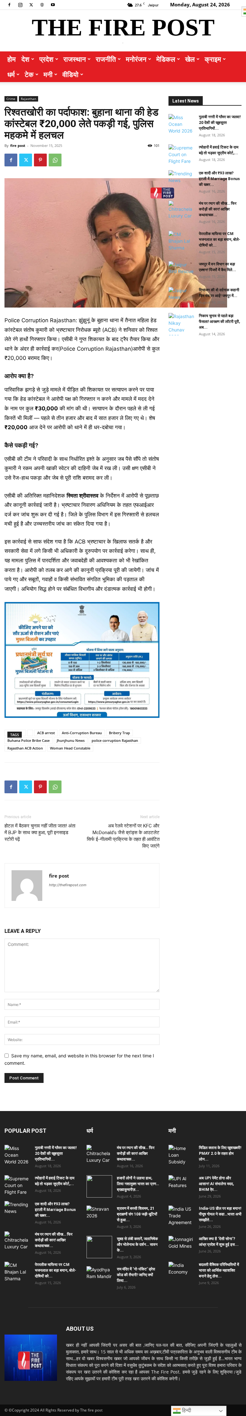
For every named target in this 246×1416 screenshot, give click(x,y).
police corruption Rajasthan (115, 740)
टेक (29, 74)
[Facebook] (9, 4)
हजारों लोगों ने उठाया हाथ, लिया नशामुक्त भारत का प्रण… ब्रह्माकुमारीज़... (138, 1184)
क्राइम (213, 59)
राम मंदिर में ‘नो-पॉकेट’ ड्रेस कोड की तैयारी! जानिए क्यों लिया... (136, 1275)
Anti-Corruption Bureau (82, 732)
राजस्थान (74, 59)
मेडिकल (165, 59)
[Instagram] (20, 4)
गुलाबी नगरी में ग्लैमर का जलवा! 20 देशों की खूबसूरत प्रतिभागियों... (220, 123)
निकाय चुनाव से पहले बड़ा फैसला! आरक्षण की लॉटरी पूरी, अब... (219, 322)
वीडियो (70, 74)
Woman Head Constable (70, 748)
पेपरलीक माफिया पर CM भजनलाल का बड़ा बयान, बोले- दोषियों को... (219, 239)
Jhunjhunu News (71, 740)
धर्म (11, 74)
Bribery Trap (119, 732)
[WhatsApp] (55, 160)
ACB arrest (46, 732)
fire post (17, 145)
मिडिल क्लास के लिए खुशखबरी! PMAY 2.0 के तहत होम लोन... (220, 1153)
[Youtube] (53, 4)
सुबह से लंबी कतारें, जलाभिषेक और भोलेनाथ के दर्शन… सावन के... (137, 1244)
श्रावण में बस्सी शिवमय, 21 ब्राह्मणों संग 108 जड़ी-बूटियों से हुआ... (137, 1214)
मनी (48, 74)
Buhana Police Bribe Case (28, 740)
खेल (190, 59)
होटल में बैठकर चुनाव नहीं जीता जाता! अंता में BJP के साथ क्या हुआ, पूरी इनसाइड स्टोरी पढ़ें (39, 832)
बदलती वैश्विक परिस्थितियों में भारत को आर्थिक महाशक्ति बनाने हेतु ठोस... (219, 1270)
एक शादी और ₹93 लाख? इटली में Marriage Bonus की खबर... (219, 179)
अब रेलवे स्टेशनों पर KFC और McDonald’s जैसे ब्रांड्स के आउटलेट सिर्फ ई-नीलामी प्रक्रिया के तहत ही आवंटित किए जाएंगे (123, 836)
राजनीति (106, 59)
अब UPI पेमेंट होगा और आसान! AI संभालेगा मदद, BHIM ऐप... (216, 1184)
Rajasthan (28, 98)
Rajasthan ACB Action (25, 748)
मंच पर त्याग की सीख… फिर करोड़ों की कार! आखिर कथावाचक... (217, 209)
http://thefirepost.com (67, 885)
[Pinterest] (40, 160)
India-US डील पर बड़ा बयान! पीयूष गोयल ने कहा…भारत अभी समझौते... (220, 1214)
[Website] (42, 4)
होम (11, 59)
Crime (10, 98)
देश (25, 59)
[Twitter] (31, 4)
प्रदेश (46, 59)
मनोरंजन (136, 59)
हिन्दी (186, 1410)
